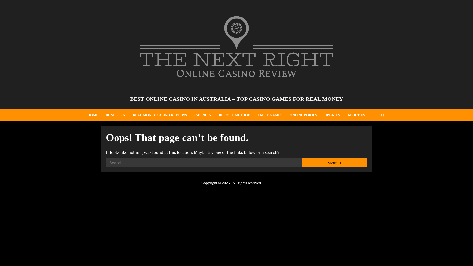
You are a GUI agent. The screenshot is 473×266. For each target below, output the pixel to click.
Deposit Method (234, 115)
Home (92, 115)
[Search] (382, 115)
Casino (201, 115)
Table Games (270, 115)
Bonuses (114, 115)
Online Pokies (303, 115)
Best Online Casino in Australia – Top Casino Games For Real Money (236, 99)
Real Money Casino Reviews (160, 115)
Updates (332, 115)
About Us (356, 115)
